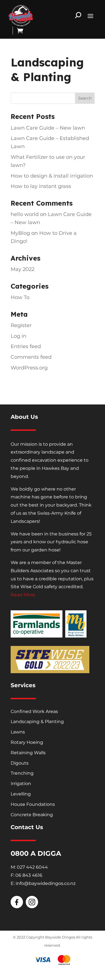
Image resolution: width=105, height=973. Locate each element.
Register (21, 325)
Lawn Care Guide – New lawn (48, 128)
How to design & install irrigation (52, 176)
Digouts (20, 763)
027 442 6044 (32, 867)
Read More (23, 594)
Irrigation (21, 783)
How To (20, 297)
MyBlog (20, 233)
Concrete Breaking (32, 814)
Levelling (21, 794)
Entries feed (26, 346)
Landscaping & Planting (37, 721)
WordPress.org (29, 368)
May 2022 (22, 269)
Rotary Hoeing (27, 742)
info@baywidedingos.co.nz (46, 883)
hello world (25, 214)
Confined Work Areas (34, 711)
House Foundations (33, 804)
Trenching (22, 773)
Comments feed (31, 357)
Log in (18, 336)
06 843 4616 (28, 875)
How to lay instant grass (41, 186)
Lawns (18, 732)
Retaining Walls (28, 752)
